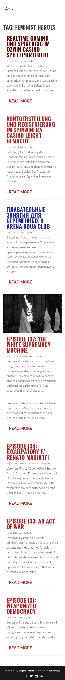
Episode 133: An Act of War (31, 524)
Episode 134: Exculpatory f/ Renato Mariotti (28, 451)
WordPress (54, 670)
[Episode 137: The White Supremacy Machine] (32, 313)
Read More (20, 100)
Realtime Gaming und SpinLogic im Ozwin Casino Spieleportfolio (28, 46)
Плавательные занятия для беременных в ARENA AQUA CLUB (28, 218)
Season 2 (24, 232)
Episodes (23, 147)
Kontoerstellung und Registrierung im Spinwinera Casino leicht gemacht (31, 130)
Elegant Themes (26, 670)
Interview (24, 61)
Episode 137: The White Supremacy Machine (29, 344)
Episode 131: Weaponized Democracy (21, 605)
